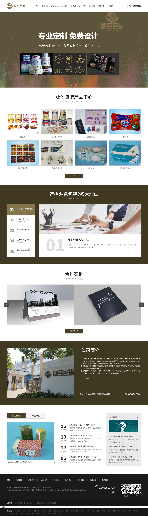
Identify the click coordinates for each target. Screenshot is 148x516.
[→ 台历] (107, 304)
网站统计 (3, 507)
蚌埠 (32, 513)
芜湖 (27, 513)
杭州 (98, 511)
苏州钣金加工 (28, 503)
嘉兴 (114, 511)
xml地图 (74, 490)
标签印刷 (64, 6)
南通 (55, 511)
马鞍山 (44, 513)
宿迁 (93, 511)
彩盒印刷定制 (30, 490)
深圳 (60, 513)
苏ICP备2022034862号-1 (32, 487)
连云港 (61, 511)
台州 (11, 513)
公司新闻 (16, 416)
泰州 (88, 511)
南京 (29, 511)
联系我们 (110, 6)
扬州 (77, 511)
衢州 (135, 511)
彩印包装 (73, 6)
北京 (18, 511)
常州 (44, 511)
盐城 (72, 511)
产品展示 (54, 6)
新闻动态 (82, 6)
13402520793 (135, 6)
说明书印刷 (39, 490)
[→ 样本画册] (40, 304)
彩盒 (24, 490)
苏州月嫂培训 (51, 503)
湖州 (119, 511)
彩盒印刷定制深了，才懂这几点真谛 (122, 457)
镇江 (82, 511)
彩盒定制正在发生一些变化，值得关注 (123, 437)
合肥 (22, 513)
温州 (109, 511)
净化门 (19, 503)
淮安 (67, 511)
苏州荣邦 (47, 487)
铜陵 (55, 513)
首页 (37, 6)
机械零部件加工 (40, 503)
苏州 (50, 511)
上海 (23, 511)
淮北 (49, 513)
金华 (130, 511)
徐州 (39, 511)
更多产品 (74, 175)
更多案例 (72, 331)
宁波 (103, 511)
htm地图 (78, 490)
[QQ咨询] (113, 492)
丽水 (17, 513)
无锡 (34, 511)
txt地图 (83, 490)
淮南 (38, 513)
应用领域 (101, 6)
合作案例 (91, 6)
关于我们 (45, 6)
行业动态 (36, 416)
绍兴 (124, 511)
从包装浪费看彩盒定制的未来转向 (121, 447)
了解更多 (89, 378)
